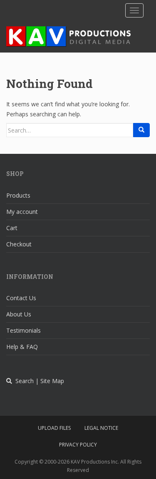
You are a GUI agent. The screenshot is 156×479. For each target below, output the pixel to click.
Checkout (19, 244)
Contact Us (21, 298)
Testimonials (23, 330)
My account (22, 212)
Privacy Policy (78, 444)
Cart (11, 228)
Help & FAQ (22, 347)
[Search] (141, 130)
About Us (18, 314)
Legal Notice (101, 427)
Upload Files (54, 427)
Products (18, 195)
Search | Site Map (38, 381)
